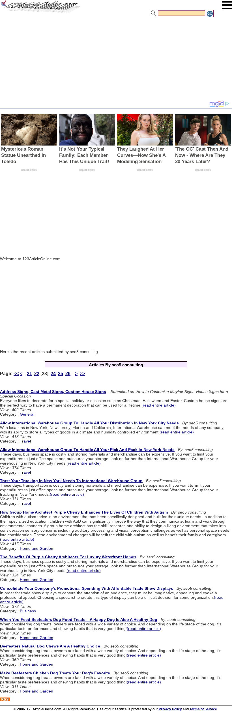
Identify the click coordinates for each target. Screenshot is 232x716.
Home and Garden (36, 548)
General (27, 414)
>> (82, 373)
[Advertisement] (116, 60)
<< (16, 373)
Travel (25, 441)
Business (28, 611)
